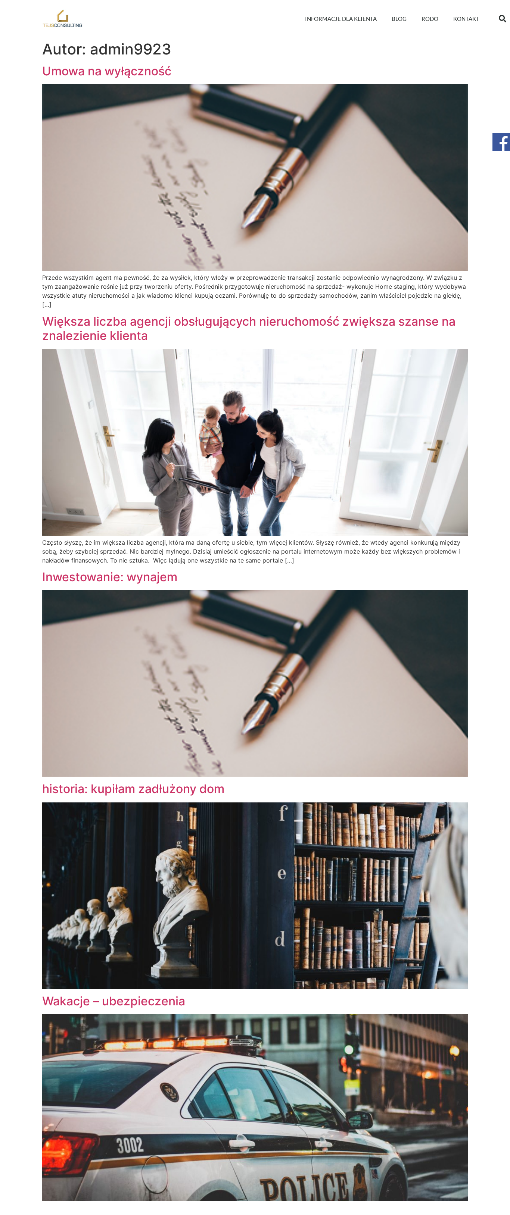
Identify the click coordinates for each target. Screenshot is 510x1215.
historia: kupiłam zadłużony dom (133, 789)
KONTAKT (466, 18)
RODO (430, 18)
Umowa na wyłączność (106, 71)
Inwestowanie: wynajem (109, 577)
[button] (502, 18)
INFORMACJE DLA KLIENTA (341, 18)
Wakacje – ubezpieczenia (113, 1001)
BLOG (399, 18)
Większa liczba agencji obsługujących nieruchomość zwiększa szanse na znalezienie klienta (248, 328)
